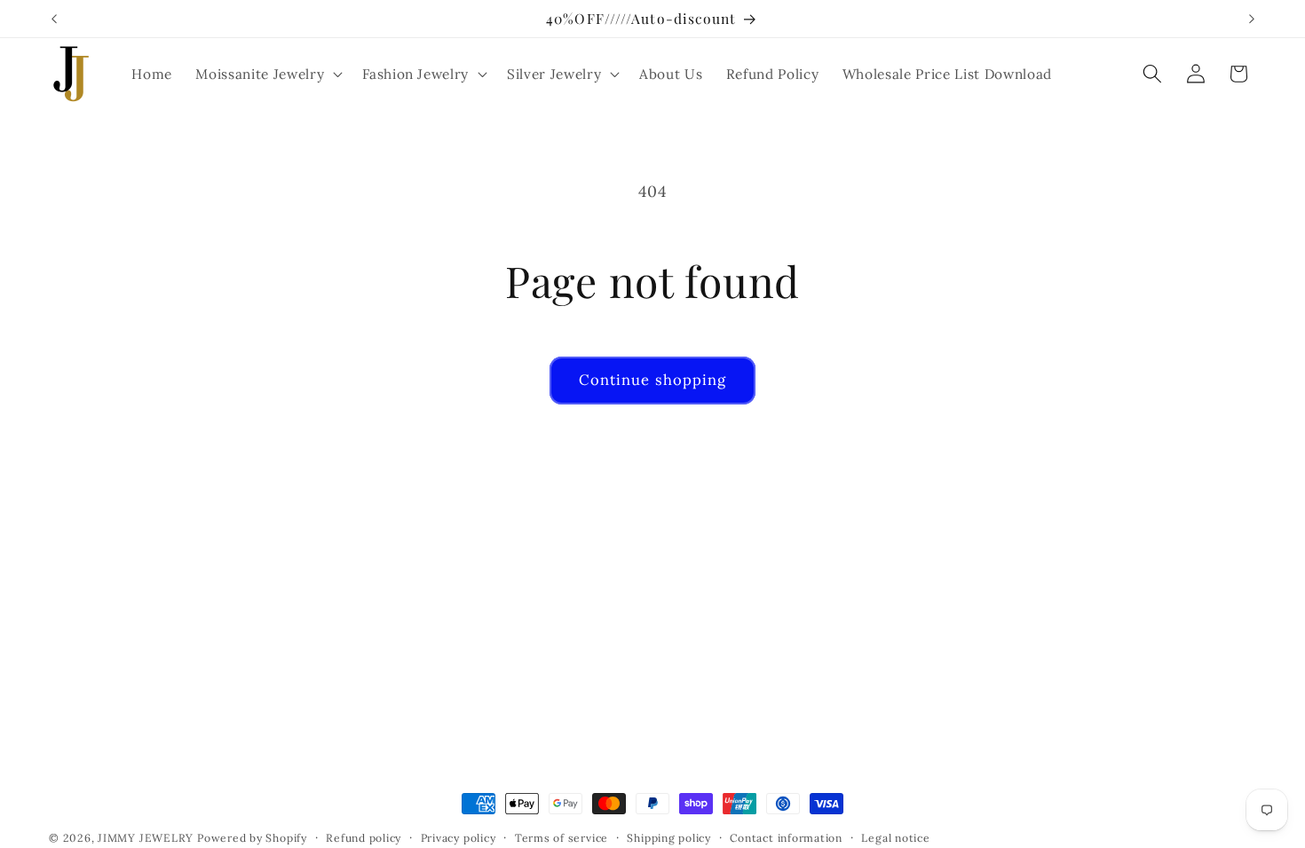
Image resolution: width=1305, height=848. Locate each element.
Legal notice (895, 837)
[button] (267, 73)
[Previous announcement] (54, 18)
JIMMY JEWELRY (146, 837)
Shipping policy (669, 837)
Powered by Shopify (252, 837)
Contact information (786, 837)
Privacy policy (458, 837)
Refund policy (363, 837)
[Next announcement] (1251, 18)
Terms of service (561, 837)
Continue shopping (653, 379)
